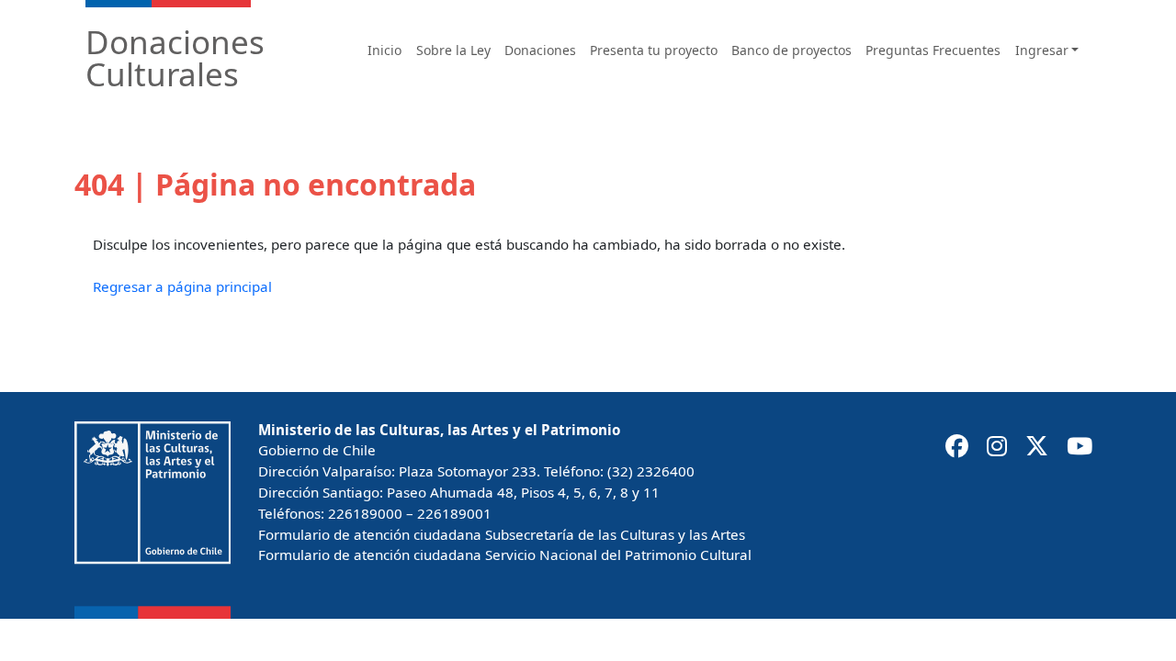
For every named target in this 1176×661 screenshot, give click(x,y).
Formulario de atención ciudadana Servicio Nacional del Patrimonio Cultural (505, 554)
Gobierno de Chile (317, 450)
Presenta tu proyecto (654, 50)
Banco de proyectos (791, 50)
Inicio (384, 50)
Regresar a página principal (182, 286)
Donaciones (540, 50)
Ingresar (1042, 50)
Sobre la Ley (453, 50)
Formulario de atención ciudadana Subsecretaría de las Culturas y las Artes (501, 534)
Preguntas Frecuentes (933, 50)
